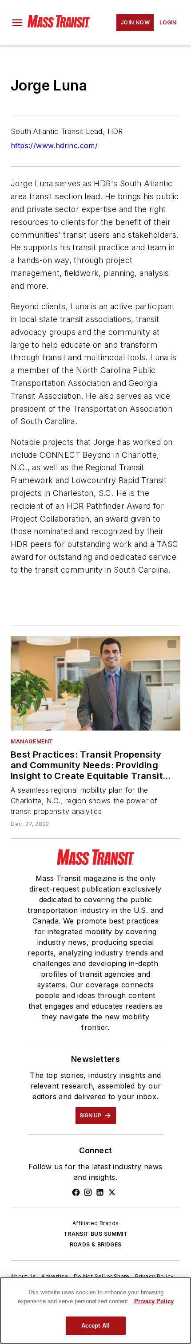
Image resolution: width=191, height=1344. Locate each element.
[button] (17, 22)
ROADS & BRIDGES (96, 1244)
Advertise (54, 1276)
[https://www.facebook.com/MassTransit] (76, 1192)
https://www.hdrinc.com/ (54, 145)
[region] (95, 1310)
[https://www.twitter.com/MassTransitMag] (111, 1192)
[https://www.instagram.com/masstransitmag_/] (88, 1192)
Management (32, 741)
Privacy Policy (154, 1276)
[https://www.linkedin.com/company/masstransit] (100, 1192)
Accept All (95, 1325)
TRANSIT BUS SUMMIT (95, 1233)
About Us (23, 1276)
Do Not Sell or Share (102, 1276)
